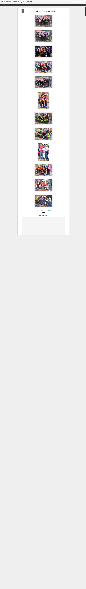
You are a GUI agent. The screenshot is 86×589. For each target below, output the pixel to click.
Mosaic (13, 4)
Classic (2, 4)
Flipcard (5, 4)
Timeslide (25, 4)
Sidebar (17, 4)
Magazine (9, 4)
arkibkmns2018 (49, 210)
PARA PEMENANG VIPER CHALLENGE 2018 (43, 11)
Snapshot (21, 4)
